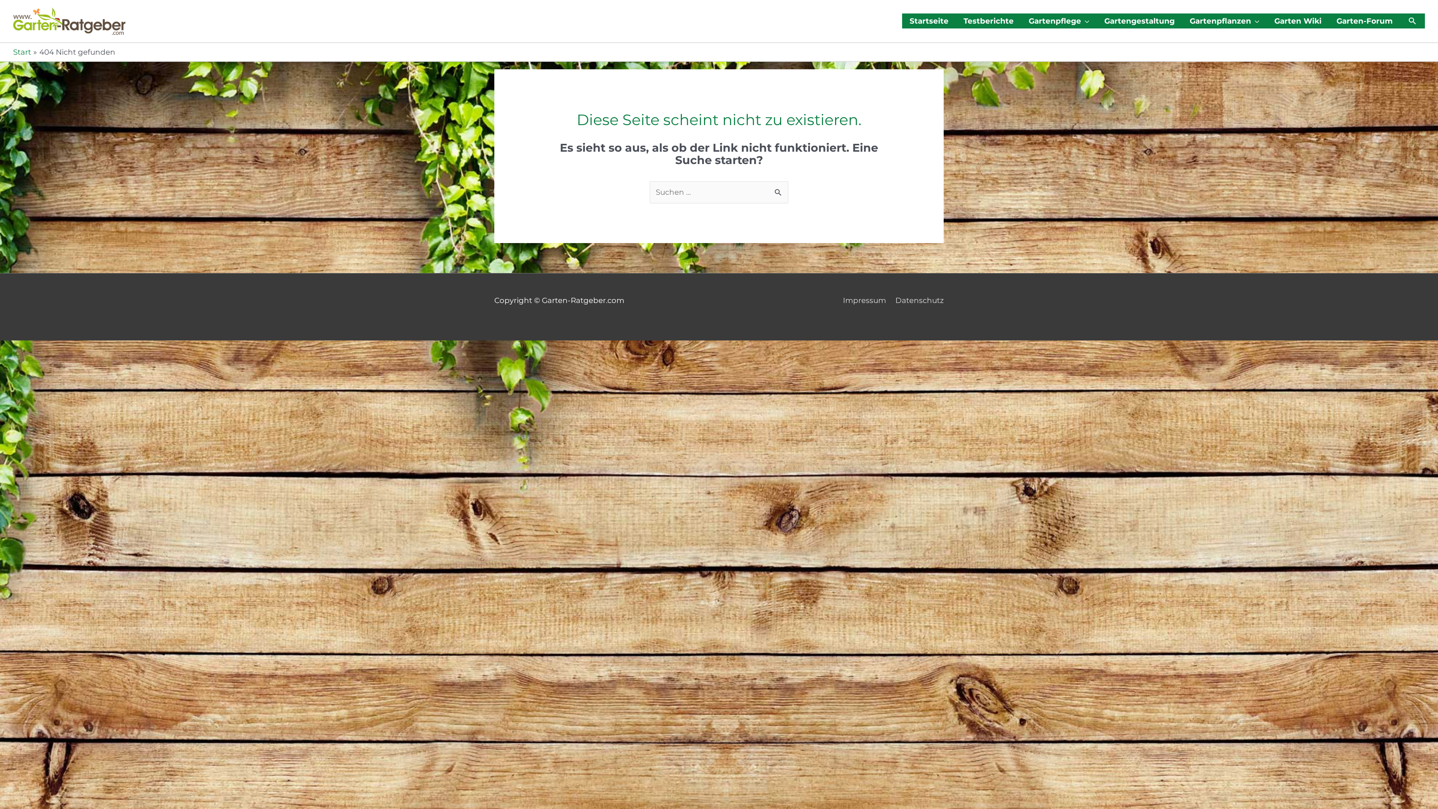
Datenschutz (919, 300)
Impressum (864, 300)
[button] (1412, 21)
